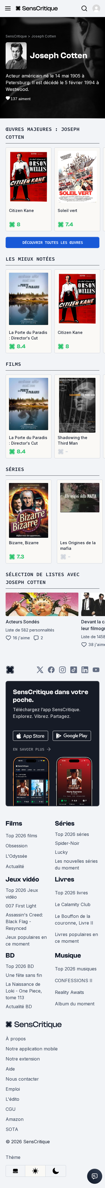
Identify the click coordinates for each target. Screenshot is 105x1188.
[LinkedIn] (84, 671)
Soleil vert (67, 210)
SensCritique (16, 36)
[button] (96, 8)
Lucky (61, 852)
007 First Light (21, 906)
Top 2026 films (21, 835)
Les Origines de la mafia (78, 545)
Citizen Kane (21, 210)
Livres (64, 879)
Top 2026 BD (20, 966)
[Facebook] (51, 671)
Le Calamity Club (72, 904)
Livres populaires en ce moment (76, 938)
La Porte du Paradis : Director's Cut (28, 335)
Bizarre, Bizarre (24, 542)
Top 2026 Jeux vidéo (22, 893)
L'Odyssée (16, 856)
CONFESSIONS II (73, 980)
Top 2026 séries (72, 834)
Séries (64, 823)
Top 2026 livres (71, 892)
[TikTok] (73, 671)
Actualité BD (19, 1006)
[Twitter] (40, 671)
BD (10, 955)
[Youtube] (96, 671)
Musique (68, 955)
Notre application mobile (32, 1049)
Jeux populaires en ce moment (26, 940)
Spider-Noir (67, 843)
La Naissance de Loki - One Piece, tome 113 (24, 990)
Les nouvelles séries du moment (76, 864)
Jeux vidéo (22, 879)
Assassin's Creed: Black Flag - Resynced (24, 921)
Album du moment (74, 1003)
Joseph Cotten (43, 36)
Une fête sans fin (24, 975)
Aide (10, 1069)
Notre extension (23, 1059)
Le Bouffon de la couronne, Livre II (74, 919)
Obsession (16, 845)
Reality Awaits (69, 992)
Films (14, 823)
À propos (16, 1038)
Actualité (15, 866)
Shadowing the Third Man (72, 440)
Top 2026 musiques (76, 969)
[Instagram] (62, 671)
